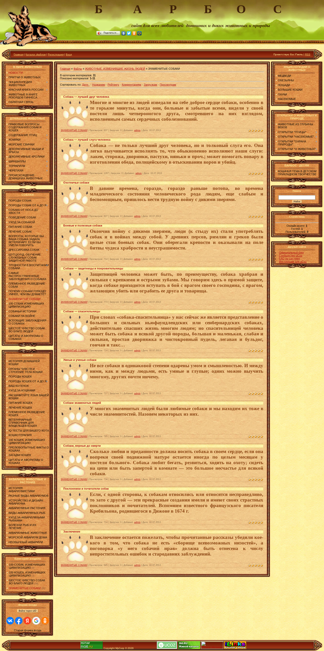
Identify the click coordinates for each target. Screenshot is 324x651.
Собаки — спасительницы (81, 311)
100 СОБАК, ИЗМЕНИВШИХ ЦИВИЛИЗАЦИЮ (27, 566)
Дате (85, 84)
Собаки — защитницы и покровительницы (93, 268)
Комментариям (131, 84)
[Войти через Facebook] (19, 620)
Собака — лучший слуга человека (86, 139)
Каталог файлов (36, 54)
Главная (18, 54)
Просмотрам (168, 84)
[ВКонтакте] (123, 33)
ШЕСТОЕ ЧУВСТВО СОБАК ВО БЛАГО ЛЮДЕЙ (27, 582)
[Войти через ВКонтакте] (10, 620)
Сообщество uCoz (290, 255)
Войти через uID (27, 611)
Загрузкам (150, 84)
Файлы (77, 68)
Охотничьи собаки (76, 182)
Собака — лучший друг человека (86, 96)
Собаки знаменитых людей (82, 402)
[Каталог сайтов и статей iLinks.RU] (235, 648)
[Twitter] (129, 33)
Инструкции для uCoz (293, 261)
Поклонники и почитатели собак (86, 488)
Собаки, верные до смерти (82, 445)
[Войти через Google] (36, 621)
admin (137, 130)
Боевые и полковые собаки (82, 225)
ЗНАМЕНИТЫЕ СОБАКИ (25, 588)
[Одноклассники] (134, 33)
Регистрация (56, 54)
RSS (307, 54)
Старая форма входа (27, 630)
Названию (98, 84)
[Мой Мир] (139, 33)
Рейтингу (113, 84)
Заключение (71, 531)
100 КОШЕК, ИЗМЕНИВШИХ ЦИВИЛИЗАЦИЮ (27, 574)
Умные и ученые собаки (79, 359)
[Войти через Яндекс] (27, 620)
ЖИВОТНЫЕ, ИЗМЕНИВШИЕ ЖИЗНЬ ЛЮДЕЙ (115, 68)
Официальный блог (291, 252)
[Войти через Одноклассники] (45, 620)
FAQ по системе (289, 258)
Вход (69, 54)
